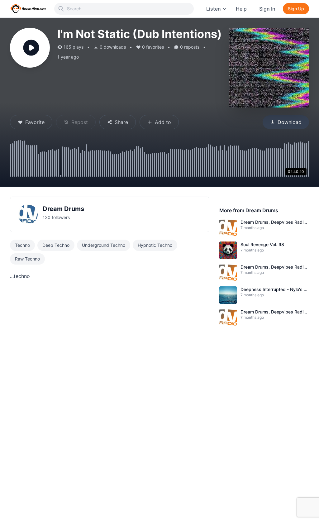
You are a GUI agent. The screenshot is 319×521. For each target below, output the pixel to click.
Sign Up (296, 8)
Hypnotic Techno (155, 245)
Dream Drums (63, 209)
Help (241, 9)
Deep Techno (55, 245)
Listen (213, 9)
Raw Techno (27, 258)
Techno (22, 245)
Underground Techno (103, 245)
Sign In (267, 9)
